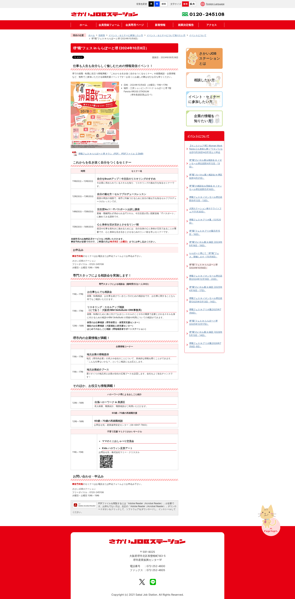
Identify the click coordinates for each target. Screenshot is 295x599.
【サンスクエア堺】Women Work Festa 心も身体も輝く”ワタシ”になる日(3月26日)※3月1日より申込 (206, 149)
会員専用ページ (135, 24)
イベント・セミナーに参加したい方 (126, 35)
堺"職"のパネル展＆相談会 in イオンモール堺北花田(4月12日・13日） (205, 163)
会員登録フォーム (109, 24)
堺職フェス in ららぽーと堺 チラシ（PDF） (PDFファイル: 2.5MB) (110, 153)
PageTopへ (268, 520)
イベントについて (197, 35)
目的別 (101, 35)
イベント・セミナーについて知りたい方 (166, 35)
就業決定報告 (186, 24)
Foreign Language (215, 4)
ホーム (83, 24)
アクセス (211, 24)
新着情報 (160, 24)
